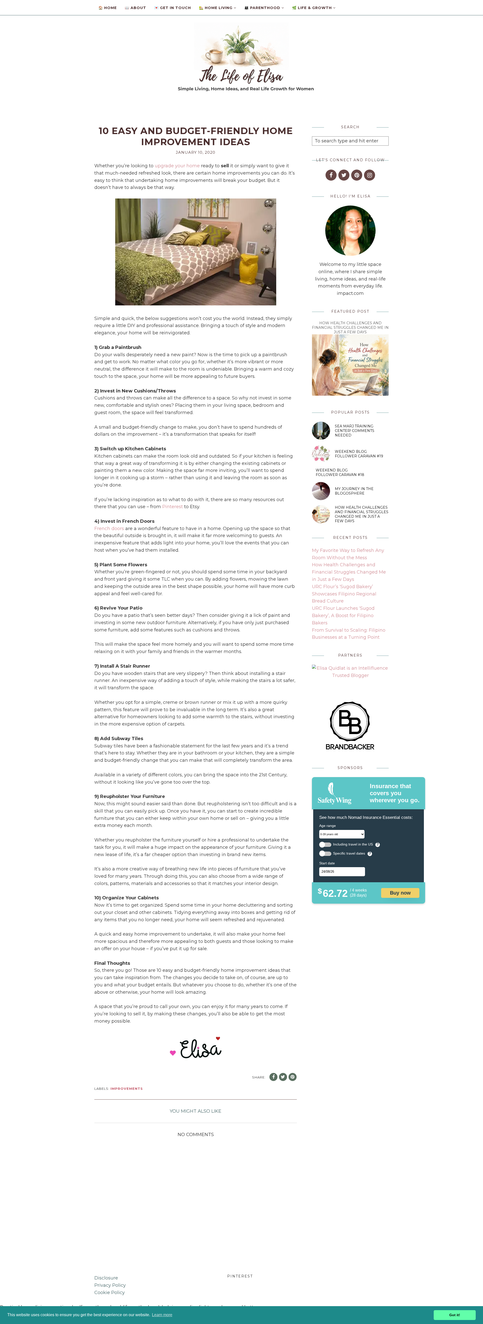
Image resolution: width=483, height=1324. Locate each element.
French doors (109, 528)
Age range (327, 826)
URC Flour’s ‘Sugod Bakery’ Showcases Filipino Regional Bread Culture (344, 594)
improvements (126, 1089)
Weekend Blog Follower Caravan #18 (340, 472)
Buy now (400, 893)
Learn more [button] (162, 1315)
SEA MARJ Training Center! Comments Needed (354, 430)
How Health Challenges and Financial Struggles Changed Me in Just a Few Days (350, 327)
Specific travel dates (349, 853)
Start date (327, 863)
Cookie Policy (109, 1292)
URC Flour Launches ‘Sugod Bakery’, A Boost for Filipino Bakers (343, 616)
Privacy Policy (110, 1285)
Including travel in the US (353, 844)
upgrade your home (177, 166)
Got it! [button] (454, 1315)
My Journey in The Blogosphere (354, 491)
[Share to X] (283, 1077)
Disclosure (106, 1278)
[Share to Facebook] (273, 1077)
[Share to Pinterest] (293, 1077)
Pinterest (172, 506)
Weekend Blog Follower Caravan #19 (359, 453)
